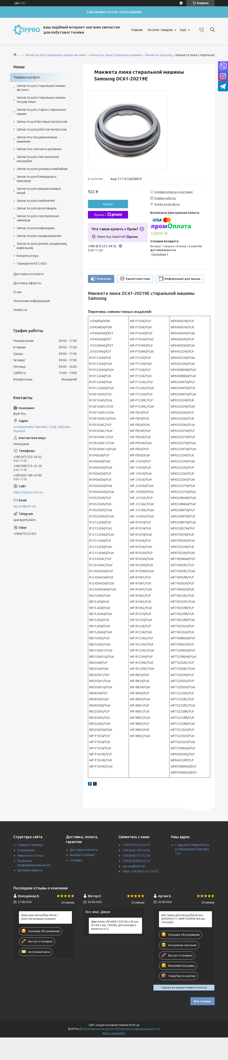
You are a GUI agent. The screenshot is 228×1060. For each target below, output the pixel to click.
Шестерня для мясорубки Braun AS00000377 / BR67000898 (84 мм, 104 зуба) (183, 919)
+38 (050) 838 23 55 (136, 861)
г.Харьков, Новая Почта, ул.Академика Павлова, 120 (192, 849)
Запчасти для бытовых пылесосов (42, 121)
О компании (26, 850)
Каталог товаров (160, 30)
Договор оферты (27, 283)
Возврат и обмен (82, 855)
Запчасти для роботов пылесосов (42, 129)
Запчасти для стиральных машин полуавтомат (41, 100)
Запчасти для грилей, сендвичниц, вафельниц (42, 246)
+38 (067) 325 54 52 (136, 845)
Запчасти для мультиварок (37, 208)
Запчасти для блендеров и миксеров (36, 179)
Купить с (100, 214)
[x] (95, 784)
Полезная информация (31, 301)
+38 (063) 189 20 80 (136, 850)
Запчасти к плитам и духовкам (39, 149)
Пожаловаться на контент (98, 1028)
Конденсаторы (28, 255)
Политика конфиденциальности (139, 1028)
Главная (136, 30)
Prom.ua (134, 1024)
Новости (20, 310)
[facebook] (90, 784)
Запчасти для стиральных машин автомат (56, 55)
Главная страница (30, 845)
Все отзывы (202, 1001)
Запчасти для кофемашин (36, 228)
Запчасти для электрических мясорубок (38, 159)
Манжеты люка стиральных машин (115, 55)
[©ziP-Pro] (26, 30)
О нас (17, 292)
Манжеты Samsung (158, 55)
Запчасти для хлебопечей (36, 200)
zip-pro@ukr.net (24, 506)
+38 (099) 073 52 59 (136, 855)
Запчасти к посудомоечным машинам (37, 139)
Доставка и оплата (28, 274)
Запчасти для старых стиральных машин (41, 112)
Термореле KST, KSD (32, 263)
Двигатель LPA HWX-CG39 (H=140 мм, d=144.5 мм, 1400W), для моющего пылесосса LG (115, 925)
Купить (108, 204)
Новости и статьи (30, 855)
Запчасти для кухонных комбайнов (42, 169)
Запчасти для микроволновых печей (39, 191)
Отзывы (76, 860)
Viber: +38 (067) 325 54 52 (140, 871)
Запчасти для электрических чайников (38, 218)
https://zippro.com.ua (28, 492)
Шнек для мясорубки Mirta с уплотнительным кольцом (39, 917)
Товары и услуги (26, 77)
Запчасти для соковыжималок (39, 236)
